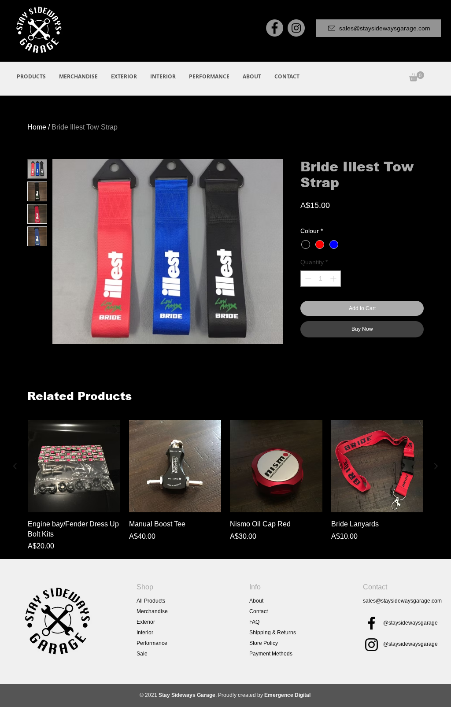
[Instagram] (296, 28)
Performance (152, 643)
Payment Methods (270, 654)
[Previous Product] (15, 466)
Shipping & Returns (272, 632)
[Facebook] (274, 28)
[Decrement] (307, 278)
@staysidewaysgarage (410, 623)
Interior (145, 632)
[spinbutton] (321, 278)
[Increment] (334, 278)
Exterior (146, 622)
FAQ (254, 622)
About (256, 601)
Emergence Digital (287, 695)
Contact (258, 611)
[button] (416, 76)
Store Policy (263, 643)
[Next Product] (436, 466)
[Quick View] (74, 466)
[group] (225, 486)
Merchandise (152, 611)
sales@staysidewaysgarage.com (402, 601)
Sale (142, 654)
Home (36, 127)
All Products (151, 601)
